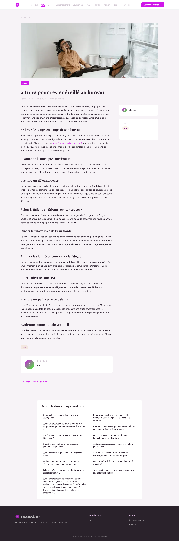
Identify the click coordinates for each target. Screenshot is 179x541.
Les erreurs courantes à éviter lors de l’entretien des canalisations (110, 436)
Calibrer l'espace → (152, 5)
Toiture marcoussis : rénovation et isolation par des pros (113, 445)
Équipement (78, 5)
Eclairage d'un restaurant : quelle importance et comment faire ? (64, 471)
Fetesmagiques (30, 516)
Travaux (126, 5)
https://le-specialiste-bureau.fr (68, 143)
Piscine (116, 5)
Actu (43, 5)
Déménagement (63, 5)
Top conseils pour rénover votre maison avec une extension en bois (113, 471)
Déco (50, 5)
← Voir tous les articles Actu (34, 382)
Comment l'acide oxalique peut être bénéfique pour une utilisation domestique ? (114, 427)
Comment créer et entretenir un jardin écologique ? (60, 416)
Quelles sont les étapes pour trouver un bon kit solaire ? (63, 436)
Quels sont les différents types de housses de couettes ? (113, 462)
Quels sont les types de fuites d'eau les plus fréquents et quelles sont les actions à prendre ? (64, 426)
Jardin (97, 5)
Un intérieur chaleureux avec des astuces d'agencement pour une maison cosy (61, 462)
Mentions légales (136, 520)
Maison (106, 5)
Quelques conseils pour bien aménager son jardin (62, 454)
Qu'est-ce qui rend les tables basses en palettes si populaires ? (60, 445)
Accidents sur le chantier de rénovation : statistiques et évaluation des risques (111, 454)
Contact (132, 525)
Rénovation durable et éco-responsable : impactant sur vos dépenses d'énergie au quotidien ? (111, 418)
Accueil (34, 5)
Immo (89, 5)
